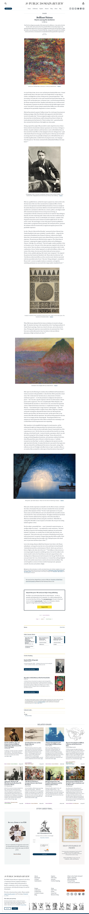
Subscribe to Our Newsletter (75, 890)
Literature (9, 763)
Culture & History (48, 763)
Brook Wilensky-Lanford (71, 747)
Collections (35, 8)
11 (46, 549)
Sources (46, 8)
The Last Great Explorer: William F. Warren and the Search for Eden (75, 744)
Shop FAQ (53, 893)
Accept (14, 908)
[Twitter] (73, 9)
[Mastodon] (81, 9)
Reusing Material (72, 879)
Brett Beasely (8, 748)
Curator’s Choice (38, 893)
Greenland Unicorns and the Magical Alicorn (33, 743)
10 (46, 539)
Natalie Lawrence (29, 745)
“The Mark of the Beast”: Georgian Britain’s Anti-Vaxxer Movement (33, 783)
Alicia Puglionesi (49, 745)
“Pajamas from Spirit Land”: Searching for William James (53, 743)
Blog (60, 8)
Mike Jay (45, 22)
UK (38, 703)
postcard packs (38, 601)
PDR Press (54, 890)
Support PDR (8, 8)
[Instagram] (76, 9)
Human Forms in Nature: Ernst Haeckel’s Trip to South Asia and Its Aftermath (75, 783)
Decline (7, 908)
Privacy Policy (42, 837)
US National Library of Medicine (29, 647)
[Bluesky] (78, 9)
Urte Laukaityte (49, 786)
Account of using (28, 715)
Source (59, 86)
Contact (36, 879)
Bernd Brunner (69, 786)
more (10, 756)
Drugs (25, 714)
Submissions (37, 881)
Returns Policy (55, 895)
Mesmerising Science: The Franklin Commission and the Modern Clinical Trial (53, 783)
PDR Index (54, 878)
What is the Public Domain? (75, 876)
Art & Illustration (28, 803)
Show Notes (62, 627)
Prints (52, 891)
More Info (47, 837)
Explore (41, 8)
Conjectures (37, 891)
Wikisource (41, 644)
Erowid (55, 644)
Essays (29, 8)
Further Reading (41, 701)
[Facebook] (70, 9)
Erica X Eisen (28, 786)
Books (5, 763)
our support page (47, 599)
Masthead (37, 878)
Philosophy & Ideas (69, 762)
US (35, 703)
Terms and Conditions (73, 882)
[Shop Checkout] (83, 3)
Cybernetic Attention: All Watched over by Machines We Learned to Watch (12, 783)
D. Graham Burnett (9, 786)
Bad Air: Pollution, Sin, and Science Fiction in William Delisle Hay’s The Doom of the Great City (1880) (12, 745)
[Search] (5, 3)
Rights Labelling (71, 878)
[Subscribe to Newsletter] (83, 9)
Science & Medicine (46, 615)
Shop (51, 8)
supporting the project (9, 894)
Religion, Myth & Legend (29, 763)
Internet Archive (42, 642)
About (56, 8)
